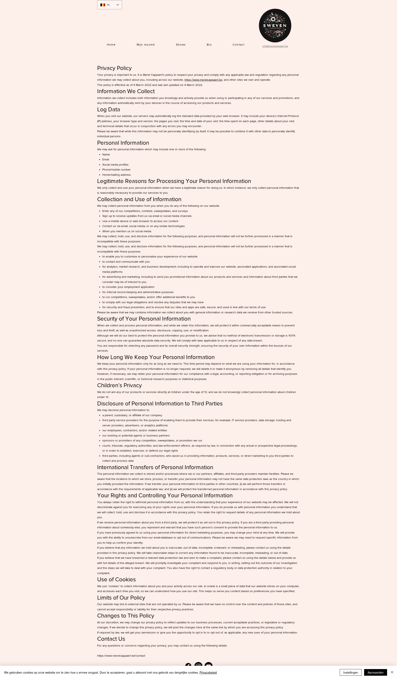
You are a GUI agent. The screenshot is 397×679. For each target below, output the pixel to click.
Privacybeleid (208, 672)
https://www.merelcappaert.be (203, 79)
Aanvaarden (376, 672)
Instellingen (350, 672)
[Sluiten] (392, 672)
